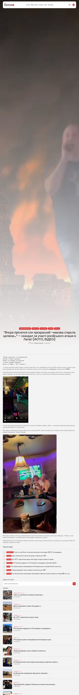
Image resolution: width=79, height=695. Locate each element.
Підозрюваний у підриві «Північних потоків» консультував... (34, 684)
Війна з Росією (34, 5)
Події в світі (35, 328)
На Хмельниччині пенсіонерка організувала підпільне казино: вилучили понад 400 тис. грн (41, 574)
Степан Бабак (38, 343)
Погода (15, 649)
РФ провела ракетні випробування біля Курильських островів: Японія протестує (36, 566)
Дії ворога (16, 626)
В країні (41, 5)
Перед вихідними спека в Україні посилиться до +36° (29, 570)
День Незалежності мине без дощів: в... (27, 606)
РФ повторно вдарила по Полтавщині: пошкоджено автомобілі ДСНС (35, 563)
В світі (45, 5)
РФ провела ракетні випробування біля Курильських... (32, 640)
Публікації (50, 5)
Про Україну (44, 328)
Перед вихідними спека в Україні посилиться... (30, 651)
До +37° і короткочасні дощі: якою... (26, 617)
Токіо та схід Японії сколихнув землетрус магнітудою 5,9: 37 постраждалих (38, 552)
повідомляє (52, 369)
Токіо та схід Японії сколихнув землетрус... (28, 595)
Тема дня (57, 328)
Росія (15, 637)
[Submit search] (74, 583)
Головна (28, 5)
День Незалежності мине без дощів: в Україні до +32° (29, 556)
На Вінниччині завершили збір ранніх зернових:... (31, 673)
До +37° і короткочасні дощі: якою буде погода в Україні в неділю (33, 559)
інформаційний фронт (25, 328)
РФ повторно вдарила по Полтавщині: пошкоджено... (32, 628)
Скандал (51, 328)
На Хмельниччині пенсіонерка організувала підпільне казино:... (36, 662)
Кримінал (16, 693)
